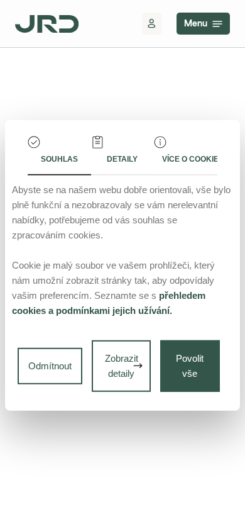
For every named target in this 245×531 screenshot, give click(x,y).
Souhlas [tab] (59, 159)
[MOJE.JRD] (151, 24)
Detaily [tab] (122, 159)
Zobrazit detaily (121, 366)
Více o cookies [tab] (189, 159)
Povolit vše (190, 366)
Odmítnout (50, 366)
